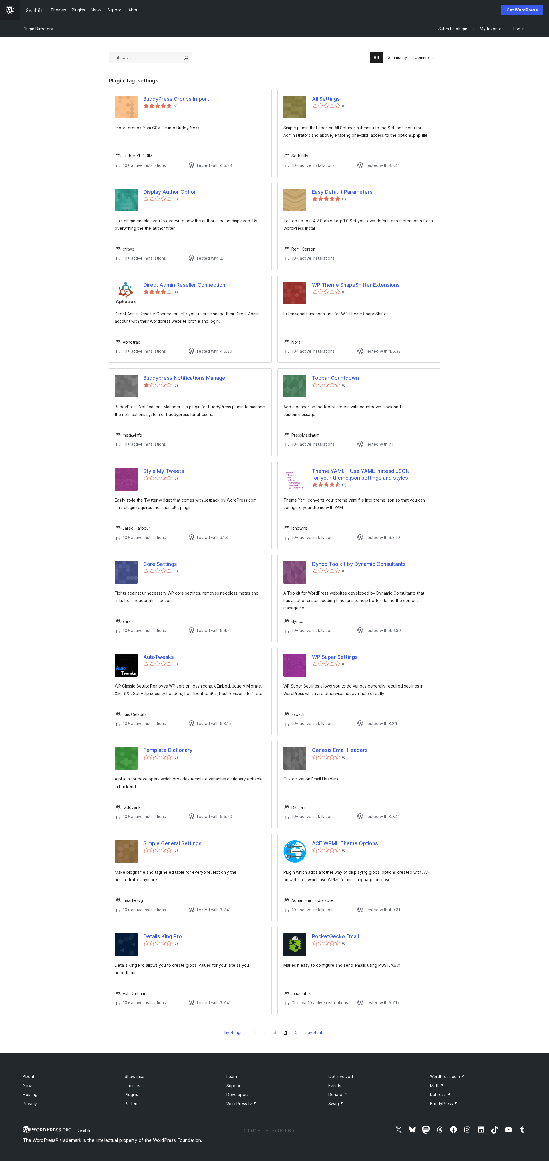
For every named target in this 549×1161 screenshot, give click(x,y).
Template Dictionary (167, 750)
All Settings (326, 99)
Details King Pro (162, 936)
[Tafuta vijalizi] (186, 57)
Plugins (131, 1094)
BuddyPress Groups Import (176, 99)
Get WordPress (522, 9)
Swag (336, 1103)
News (28, 1085)
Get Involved (340, 1076)
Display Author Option (170, 192)
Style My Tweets (163, 471)
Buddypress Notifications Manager (185, 378)
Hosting (30, 1094)
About (28, 1076)
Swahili (83, 1130)
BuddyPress (444, 1103)
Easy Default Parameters (342, 192)
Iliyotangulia (235, 1032)
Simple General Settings (172, 843)
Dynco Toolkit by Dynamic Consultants (359, 564)
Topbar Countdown (335, 378)
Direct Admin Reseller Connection (184, 285)
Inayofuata (315, 1032)
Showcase (134, 1076)
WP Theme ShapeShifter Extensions (356, 285)
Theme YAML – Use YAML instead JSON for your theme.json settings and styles (360, 474)
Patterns (133, 1103)
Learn (231, 1076)
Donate (337, 1094)
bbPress (440, 1094)
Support (234, 1085)
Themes (132, 1085)
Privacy (30, 1103)
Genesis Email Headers (340, 750)
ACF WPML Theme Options (345, 843)
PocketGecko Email (335, 936)
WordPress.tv (241, 1103)
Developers (237, 1094)
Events (334, 1085)
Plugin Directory (38, 28)
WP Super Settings (335, 657)
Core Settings (160, 564)
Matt (436, 1085)
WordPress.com (447, 1076)
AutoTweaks (158, 657)
